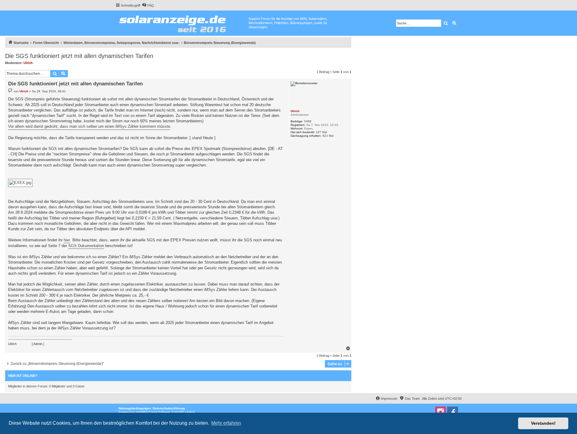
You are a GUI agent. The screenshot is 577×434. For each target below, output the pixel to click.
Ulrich (28, 63)
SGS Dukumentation (86, 245)
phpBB (140, 412)
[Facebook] (452, 412)
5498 (307, 121)
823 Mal (328, 135)
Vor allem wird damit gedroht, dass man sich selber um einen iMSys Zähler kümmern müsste (89, 126)
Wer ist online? (22, 375)
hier (67, 240)
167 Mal (321, 132)
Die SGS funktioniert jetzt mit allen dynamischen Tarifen (79, 56)
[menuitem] (148, 5)
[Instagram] (440, 412)
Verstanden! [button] (543, 423)
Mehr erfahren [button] (226, 423)
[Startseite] (182, 22)
